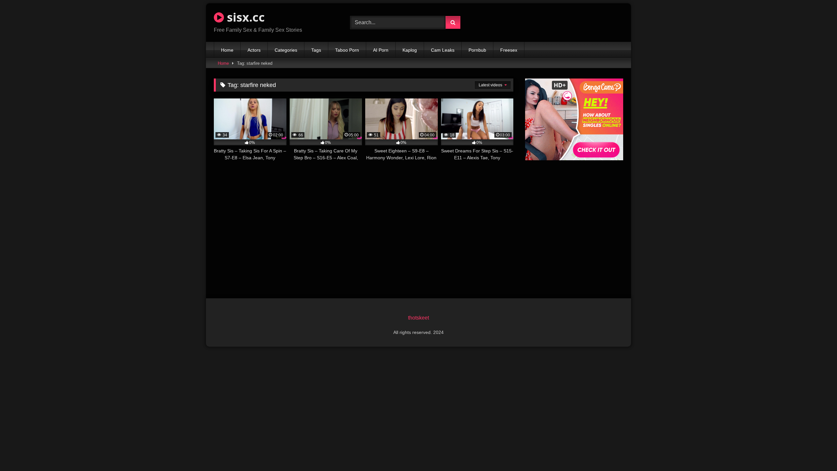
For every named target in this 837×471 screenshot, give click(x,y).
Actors (254, 50)
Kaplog (409, 50)
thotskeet (418, 318)
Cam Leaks (442, 50)
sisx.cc (244, 17)
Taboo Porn (347, 50)
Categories (286, 50)
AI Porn (380, 50)
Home (227, 50)
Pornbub (477, 50)
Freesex (508, 50)
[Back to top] (817, 451)
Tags (316, 50)
